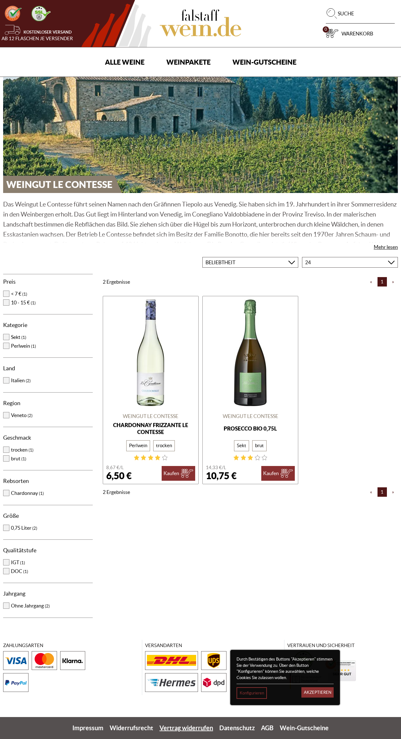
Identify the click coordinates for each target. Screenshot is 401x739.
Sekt (18, 337)
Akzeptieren (317, 692)
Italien (21, 380)
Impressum (87, 727)
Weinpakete (188, 62)
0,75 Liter (24, 528)
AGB (267, 727)
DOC (19, 571)
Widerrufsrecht (131, 727)
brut (18, 458)
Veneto (22, 415)
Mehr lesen (386, 247)
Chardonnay (27, 493)
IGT (18, 562)
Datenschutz (237, 727)
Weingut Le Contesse (150, 416)
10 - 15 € (23, 302)
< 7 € (19, 294)
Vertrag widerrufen (186, 727)
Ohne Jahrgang (30, 605)
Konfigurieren (252, 693)
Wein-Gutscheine (264, 62)
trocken (22, 450)
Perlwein (23, 346)
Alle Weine (124, 62)
